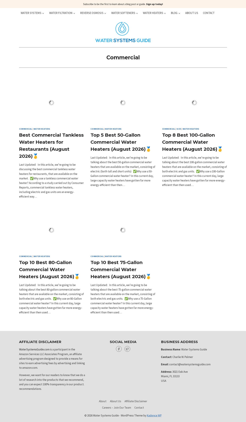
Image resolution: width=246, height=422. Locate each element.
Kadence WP (154, 415)
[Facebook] (119, 349)
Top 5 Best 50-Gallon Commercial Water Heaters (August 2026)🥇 (121, 142)
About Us (191, 13)
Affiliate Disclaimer (136, 401)
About (102, 401)
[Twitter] (127, 349)
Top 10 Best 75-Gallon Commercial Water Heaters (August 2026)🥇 (121, 269)
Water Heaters (42, 129)
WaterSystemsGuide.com (34, 349)
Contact (209, 13)
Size (179, 129)
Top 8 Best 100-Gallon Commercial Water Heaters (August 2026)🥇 (192, 142)
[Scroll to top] (237, 416)
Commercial (25, 129)
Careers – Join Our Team (116, 407)
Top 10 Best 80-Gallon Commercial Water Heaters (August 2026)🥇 (49, 269)
